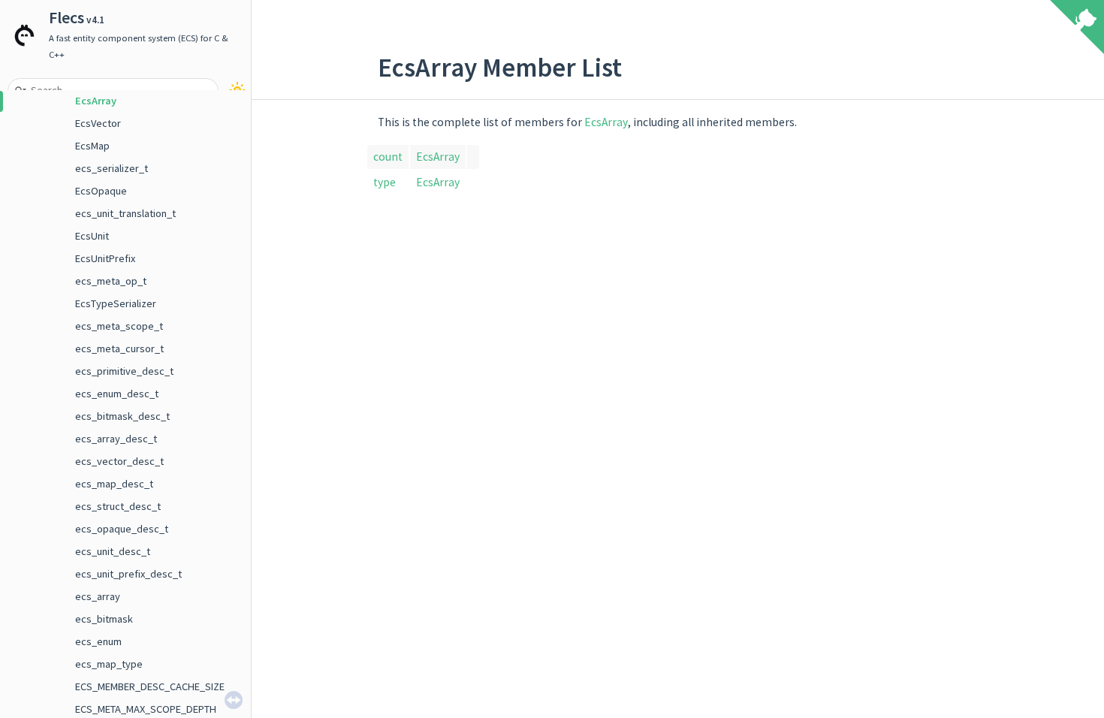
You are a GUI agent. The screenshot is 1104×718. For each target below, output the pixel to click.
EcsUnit (92, 236)
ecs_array (97, 596)
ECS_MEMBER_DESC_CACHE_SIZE (150, 686)
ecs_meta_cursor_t (119, 348)
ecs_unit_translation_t (125, 213)
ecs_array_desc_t (116, 438)
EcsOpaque (101, 191)
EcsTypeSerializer (115, 303)
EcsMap (92, 145)
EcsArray (95, 100)
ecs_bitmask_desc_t (122, 416)
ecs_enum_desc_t (116, 393)
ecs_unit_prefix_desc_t (128, 574)
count (388, 156)
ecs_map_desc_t (114, 483)
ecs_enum (98, 641)
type (384, 182)
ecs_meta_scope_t (119, 326)
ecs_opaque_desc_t (121, 528)
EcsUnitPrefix (105, 258)
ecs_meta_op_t (110, 281)
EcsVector (98, 123)
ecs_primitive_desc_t (124, 371)
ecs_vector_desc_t (119, 461)
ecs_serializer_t (111, 168)
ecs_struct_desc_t (118, 506)
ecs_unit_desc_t (112, 551)
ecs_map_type (109, 664)
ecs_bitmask (104, 619)
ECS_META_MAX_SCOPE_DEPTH (145, 709)
